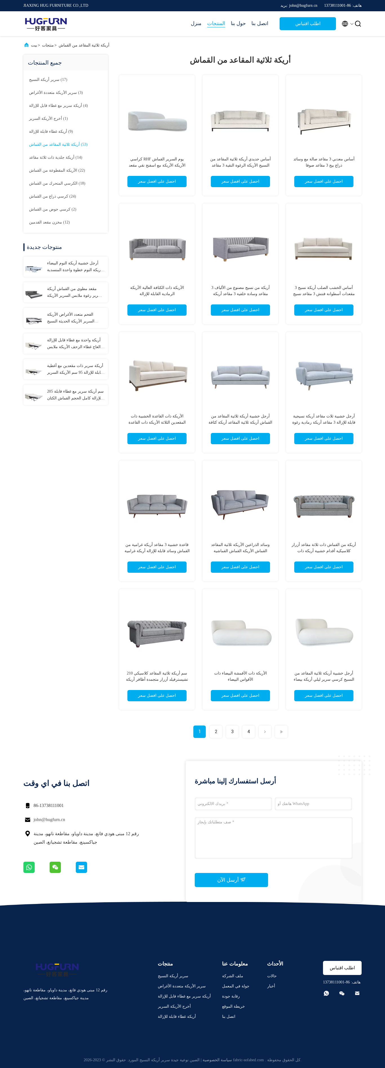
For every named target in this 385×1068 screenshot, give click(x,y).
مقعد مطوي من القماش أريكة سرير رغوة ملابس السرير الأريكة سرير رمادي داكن (74, 293)
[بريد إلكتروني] (88, 871)
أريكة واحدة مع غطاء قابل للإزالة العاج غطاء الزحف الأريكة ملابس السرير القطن (74, 344)
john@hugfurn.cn (49, 819)
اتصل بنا (259, 23)
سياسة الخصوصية (217, 1060)
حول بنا (238, 23)
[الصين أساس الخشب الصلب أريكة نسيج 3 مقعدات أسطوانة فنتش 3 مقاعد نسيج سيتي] (323, 241)
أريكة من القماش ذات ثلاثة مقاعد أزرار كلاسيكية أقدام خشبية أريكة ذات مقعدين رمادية (324, 551)
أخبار (271, 986)
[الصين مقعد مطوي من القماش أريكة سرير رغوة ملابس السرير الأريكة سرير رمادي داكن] (33, 292)
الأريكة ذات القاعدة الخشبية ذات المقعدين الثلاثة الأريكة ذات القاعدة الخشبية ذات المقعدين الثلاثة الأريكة (157, 422)
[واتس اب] (36, 871)
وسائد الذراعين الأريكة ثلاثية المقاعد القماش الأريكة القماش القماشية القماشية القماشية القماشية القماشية (240, 551)
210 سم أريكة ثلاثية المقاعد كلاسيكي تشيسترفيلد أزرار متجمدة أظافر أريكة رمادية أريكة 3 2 (157, 679)
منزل (196, 23)
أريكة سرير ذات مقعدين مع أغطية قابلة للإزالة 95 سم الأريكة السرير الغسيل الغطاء (75, 370)
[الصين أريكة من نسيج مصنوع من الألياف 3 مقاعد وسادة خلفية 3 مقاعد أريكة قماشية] (240, 241)
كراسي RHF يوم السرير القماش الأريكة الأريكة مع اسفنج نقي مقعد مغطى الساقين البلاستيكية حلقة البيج (157, 165)
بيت (34, 45)
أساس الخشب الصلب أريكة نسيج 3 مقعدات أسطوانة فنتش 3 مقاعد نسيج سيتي (324, 294)
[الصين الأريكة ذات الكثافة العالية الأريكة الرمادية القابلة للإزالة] (157, 241)
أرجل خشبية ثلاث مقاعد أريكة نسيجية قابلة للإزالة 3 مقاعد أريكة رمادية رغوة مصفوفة (323, 422)
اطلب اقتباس (307, 23)
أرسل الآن (228, 880)
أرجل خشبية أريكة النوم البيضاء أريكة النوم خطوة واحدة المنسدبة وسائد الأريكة (74, 267)
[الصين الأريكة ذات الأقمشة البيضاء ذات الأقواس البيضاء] (240, 626)
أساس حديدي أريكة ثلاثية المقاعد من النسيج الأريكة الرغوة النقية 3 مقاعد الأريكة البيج (240, 165)
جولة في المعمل (235, 986)
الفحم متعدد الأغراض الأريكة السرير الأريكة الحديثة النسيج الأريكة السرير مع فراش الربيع (72, 318)
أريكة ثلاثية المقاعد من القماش (84, 45)
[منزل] (45, 23)
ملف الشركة (232, 976)
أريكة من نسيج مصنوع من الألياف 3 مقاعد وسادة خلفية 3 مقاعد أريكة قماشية (240, 294)
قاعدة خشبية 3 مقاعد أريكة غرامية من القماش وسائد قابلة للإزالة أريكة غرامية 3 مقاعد (157, 551)
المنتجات (216, 23)
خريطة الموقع (233, 1006)
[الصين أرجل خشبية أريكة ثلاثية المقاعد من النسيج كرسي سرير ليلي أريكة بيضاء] (323, 626)
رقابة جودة (231, 996)
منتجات (48, 45)
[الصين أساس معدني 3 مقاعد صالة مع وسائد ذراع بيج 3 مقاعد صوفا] (323, 112)
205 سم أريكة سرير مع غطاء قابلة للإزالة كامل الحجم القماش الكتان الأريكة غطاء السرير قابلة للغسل (75, 395)
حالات (272, 976)
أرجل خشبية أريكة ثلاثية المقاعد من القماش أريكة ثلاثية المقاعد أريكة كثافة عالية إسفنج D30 (240, 422)
